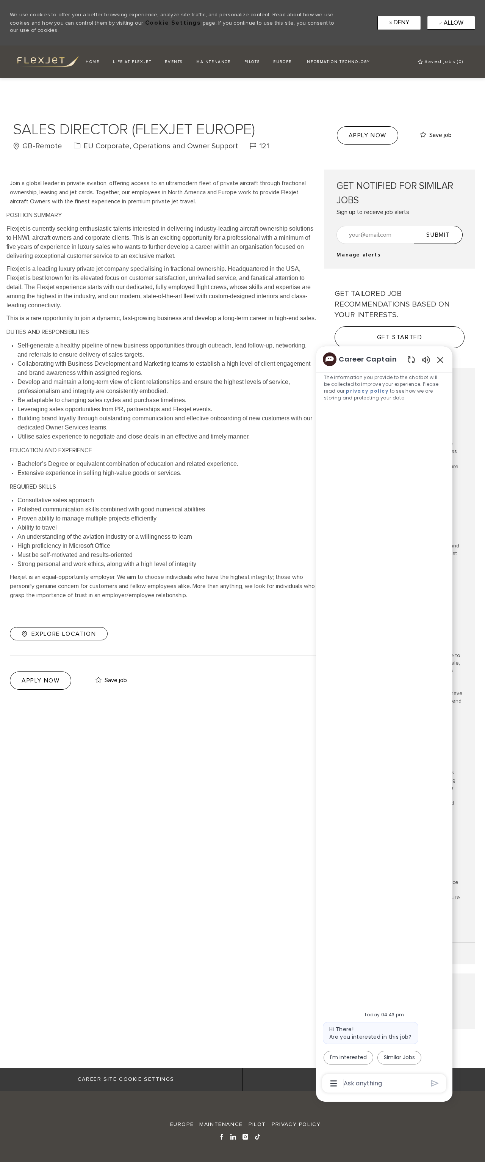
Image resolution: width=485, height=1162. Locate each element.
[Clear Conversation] (411, 359)
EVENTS (174, 62)
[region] (384, 721)
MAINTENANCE (213, 62)
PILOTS (252, 62)
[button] (367, 135)
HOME (92, 62)
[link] (358, 255)
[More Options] (333, 1083)
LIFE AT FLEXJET (132, 62)
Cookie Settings (173, 23)
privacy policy (367, 391)
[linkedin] (233, 1136)
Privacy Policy (296, 1124)
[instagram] (245, 1136)
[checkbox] (436, 135)
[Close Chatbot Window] (440, 359)
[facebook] (222, 1136)
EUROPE (282, 62)
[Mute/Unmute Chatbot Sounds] (426, 359)
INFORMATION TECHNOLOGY (337, 62)
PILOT (257, 1124)
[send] (435, 1083)
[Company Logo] (41, 62)
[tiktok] (258, 1136)
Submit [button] (438, 235)
